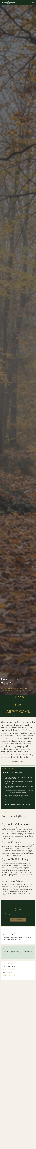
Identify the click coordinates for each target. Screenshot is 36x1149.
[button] (33, 3)
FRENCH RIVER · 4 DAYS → (10, 975)
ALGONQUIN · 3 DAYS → (9, 969)
